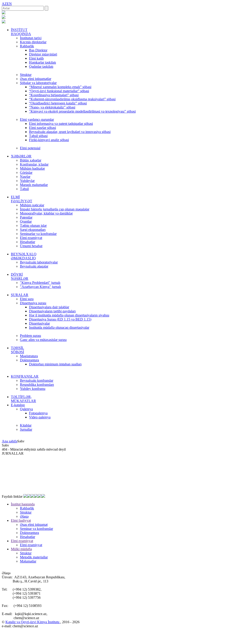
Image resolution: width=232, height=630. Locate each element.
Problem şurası (30, 336)
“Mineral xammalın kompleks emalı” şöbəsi (60, 87)
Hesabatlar (27, 242)
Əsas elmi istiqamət (34, 524)
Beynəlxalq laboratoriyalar (39, 262)
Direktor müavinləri (43, 54)
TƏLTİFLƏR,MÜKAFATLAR (23, 399)
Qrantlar (26, 221)
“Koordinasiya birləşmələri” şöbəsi (54, 95)
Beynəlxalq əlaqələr (34, 266)
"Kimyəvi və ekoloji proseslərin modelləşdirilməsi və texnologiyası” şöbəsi (82, 111)
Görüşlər (26, 172)
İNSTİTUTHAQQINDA (21, 32)
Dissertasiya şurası (33, 303)
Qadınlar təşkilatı (41, 66)
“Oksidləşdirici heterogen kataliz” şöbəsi (58, 103)
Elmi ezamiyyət (31, 238)
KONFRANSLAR (25, 376)
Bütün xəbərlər (30, 160)
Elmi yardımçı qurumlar (37, 119)
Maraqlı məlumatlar (34, 185)
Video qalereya (40, 417)
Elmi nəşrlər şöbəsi (42, 128)
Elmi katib (36, 58)
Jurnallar (26, 429)
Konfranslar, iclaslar (34, 164)
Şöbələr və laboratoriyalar (38, 83)
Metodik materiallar (34, 557)
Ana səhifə (9, 441)
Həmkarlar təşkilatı (42, 62)
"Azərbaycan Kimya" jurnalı (40, 287)
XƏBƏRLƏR (21, 156)
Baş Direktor (38, 50)
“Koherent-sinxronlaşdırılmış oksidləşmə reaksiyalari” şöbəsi (72, 99)
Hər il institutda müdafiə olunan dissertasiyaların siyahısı (69, 315)
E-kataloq (18, 405)
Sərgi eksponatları (33, 230)
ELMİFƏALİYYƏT (21, 199)
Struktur (25, 75)
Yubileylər (27, 181)
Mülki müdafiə (21, 549)
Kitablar (25, 425)
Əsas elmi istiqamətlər (35, 79)
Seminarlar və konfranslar (38, 234)
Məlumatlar (28, 561)
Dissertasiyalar (39, 323)
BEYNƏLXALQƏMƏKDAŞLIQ (23, 256)
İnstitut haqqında (23, 504)
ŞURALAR (19, 295)
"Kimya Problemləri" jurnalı (40, 283)
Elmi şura (27, 299)
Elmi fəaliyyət (21, 520)
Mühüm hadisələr (32, 168)
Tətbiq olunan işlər (33, 225)
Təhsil (24, 189)
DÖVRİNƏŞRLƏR (19, 276)
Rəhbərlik (27, 46)
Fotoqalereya (38, 413)
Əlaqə (24, 516)
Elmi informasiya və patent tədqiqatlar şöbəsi (61, 124)
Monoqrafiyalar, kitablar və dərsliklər (46, 213)
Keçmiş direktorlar (33, 42)
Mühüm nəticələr (32, 205)
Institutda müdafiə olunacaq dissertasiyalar (59, 327)
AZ (4, 4)
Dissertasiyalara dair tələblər (49, 307)
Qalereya (26, 409)
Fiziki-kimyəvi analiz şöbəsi (49, 140)
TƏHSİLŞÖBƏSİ (17, 350)
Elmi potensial (30, 148)
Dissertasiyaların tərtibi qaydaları (52, 311)
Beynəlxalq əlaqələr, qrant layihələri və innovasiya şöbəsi (70, 132)
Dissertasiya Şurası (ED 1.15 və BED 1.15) (60, 319)
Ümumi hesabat (31, 246)
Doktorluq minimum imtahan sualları (55, 364)
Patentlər (26, 217)
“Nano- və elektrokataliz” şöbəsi (52, 107)
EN (9, 4)
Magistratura (29, 356)
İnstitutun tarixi (30, 38)
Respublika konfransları (37, 384)
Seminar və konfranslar (36, 529)
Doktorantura (29, 360)
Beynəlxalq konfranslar (36, 380)
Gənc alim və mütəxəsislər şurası (43, 340)
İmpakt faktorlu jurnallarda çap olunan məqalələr (54, 209)
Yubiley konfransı (32, 389)
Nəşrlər (25, 177)
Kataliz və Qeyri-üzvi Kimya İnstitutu (32, 622)
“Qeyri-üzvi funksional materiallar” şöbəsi (59, 91)
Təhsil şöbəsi (38, 136)
